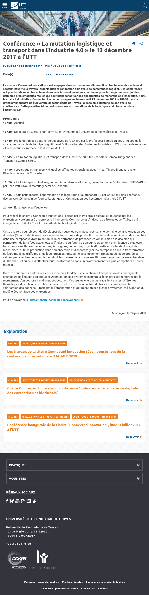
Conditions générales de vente (60, 588)
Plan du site (88, 588)
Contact (103, 588)
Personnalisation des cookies (41, 581)
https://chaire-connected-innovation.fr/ (55, 300)
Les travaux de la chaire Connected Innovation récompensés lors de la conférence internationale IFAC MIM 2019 (73, 357)
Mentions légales (72, 581)
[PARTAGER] (141, 44)
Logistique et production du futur (44, 343)
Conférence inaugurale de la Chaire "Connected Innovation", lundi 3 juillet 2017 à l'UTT (73, 430)
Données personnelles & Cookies (105, 581)
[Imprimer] (134, 44)
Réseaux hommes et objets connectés (93, 380)
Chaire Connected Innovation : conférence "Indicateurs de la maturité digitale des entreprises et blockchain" (73, 394)
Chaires (13, 343)
